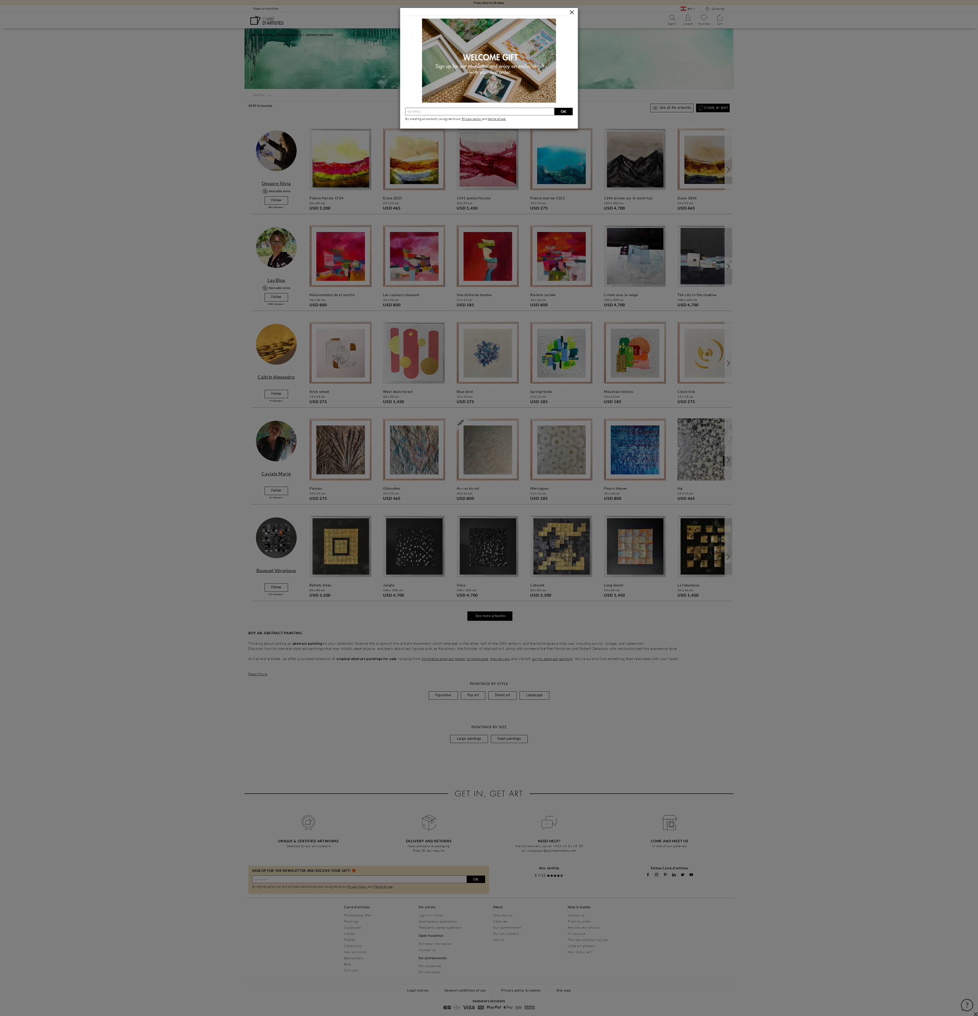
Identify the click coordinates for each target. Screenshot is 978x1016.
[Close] (571, 12)
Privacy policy (472, 119)
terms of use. (497, 119)
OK (563, 111)
